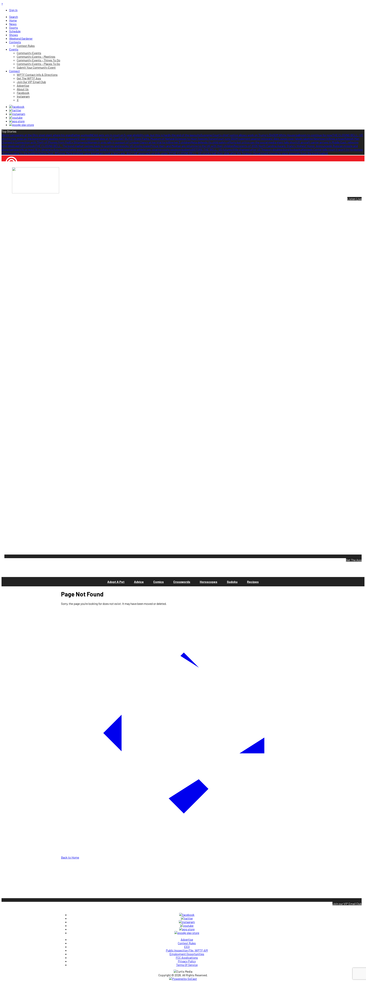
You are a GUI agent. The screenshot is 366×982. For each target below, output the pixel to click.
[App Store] (17, 121)
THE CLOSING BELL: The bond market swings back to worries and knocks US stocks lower (92, 146)
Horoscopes (208, 581)
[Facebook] (16, 106)
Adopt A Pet (115, 581)
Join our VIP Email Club (347, 903)
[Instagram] (17, 114)
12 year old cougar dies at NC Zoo (98, 138)
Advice (139, 581)
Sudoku (232, 581)
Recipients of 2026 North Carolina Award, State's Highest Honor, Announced (282, 146)
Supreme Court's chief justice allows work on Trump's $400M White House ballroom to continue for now (266, 135)
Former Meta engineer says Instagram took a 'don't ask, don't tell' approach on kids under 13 (113, 153)
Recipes (253, 581)
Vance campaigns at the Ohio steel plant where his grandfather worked (46, 135)
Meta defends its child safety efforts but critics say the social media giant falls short (243, 142)
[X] (15, 110)
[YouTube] (15, 117)
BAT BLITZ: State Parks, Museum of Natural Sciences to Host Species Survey (168, 138)
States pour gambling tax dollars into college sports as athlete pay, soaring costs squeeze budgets (129, 149)
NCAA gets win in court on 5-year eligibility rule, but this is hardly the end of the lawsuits (145, 135)
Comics (158, 581)
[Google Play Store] (21, 124)
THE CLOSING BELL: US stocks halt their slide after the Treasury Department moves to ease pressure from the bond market (249, 153)
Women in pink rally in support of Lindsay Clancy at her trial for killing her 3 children (139, 142)
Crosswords (181, 581)
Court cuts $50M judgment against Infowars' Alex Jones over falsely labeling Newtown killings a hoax (280, 138)
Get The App (354, 560)
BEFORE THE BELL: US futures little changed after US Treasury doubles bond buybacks (247, 149)
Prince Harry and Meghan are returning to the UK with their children (192, 146)
